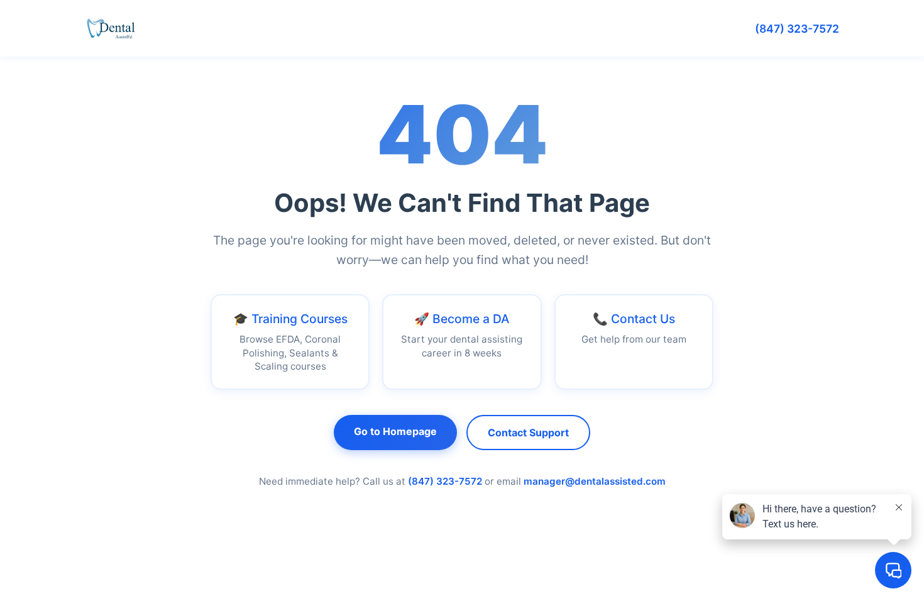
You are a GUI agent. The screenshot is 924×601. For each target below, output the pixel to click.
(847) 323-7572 (797, 28)
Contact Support (528, 432)
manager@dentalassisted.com (595, 481)
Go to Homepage (395, 431)
